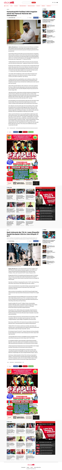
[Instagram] (54, 2)
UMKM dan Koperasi (45, 18)
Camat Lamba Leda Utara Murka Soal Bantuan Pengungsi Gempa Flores (10, 223)
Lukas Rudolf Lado (11, 17)
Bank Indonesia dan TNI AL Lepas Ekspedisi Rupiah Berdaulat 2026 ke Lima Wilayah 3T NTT (51, 31)
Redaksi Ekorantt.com (45, 22)
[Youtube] (57, 2)
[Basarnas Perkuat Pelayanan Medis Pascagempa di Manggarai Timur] (44, 36)
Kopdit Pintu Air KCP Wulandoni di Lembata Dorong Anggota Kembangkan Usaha (49, 20)
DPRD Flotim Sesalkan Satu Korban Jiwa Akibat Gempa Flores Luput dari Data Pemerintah (30, 210)
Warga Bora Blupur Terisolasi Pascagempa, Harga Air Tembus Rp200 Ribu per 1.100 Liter (51, 41)
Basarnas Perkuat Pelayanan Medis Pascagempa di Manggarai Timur (51, 36)
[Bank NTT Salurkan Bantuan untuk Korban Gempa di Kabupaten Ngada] (20, 204)
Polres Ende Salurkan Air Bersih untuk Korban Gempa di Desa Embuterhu (20, 223)
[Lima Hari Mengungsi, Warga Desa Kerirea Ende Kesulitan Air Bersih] (30, 217)
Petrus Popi (17, 200)
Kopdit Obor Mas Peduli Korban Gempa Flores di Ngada (51, 26)
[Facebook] (52, 2)
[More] (40, 18)
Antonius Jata (18, 225)
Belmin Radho (18, 212)
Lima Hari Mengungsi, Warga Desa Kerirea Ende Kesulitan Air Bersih (29, 223)
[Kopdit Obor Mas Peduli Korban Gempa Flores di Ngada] (44, 26)
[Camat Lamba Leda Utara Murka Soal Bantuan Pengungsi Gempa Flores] (11, 217)
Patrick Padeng (8, 212)
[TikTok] (55, 2)
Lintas (8, 9)
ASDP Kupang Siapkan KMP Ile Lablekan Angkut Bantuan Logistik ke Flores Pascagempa (11, 210)
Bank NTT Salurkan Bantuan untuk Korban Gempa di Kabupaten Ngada (20, 210)
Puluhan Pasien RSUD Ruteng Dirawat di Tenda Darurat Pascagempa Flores (30, 197)
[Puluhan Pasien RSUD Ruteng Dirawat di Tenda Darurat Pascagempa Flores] (30, 191)
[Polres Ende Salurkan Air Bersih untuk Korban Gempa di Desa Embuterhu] (20, 217)
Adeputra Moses (9, 199)
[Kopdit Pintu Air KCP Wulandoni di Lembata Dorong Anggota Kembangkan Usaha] (49, 14)
